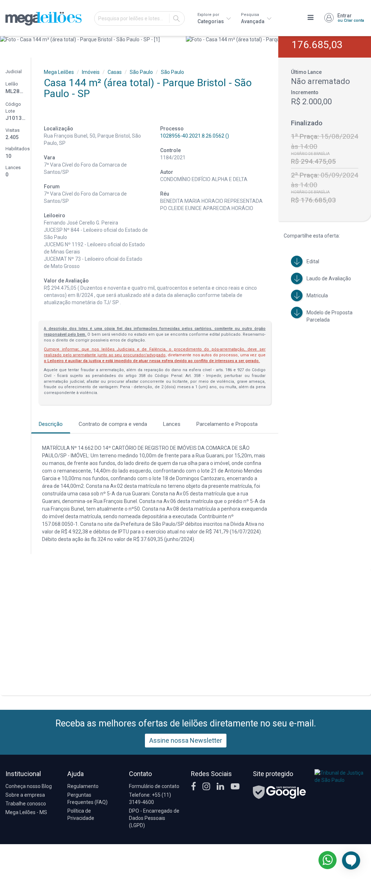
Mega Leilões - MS (26, 812)
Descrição (51, 424)
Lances (171, 424)
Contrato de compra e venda (113, 424)
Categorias (211, 18)
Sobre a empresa (25, 795)
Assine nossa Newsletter (185, 740)
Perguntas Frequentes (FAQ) (87, 798)
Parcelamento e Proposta (227, 424)
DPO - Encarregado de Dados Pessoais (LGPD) (154, 818)
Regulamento (83, 786)
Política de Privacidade (80, 814)
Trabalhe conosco (25, 803)
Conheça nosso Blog (28, 786)
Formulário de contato (154, 786)
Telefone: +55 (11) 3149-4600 (150, 798)
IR (176, 18)
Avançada (253, 18)
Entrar (350, 18)
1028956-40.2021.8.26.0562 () (194, 136)
